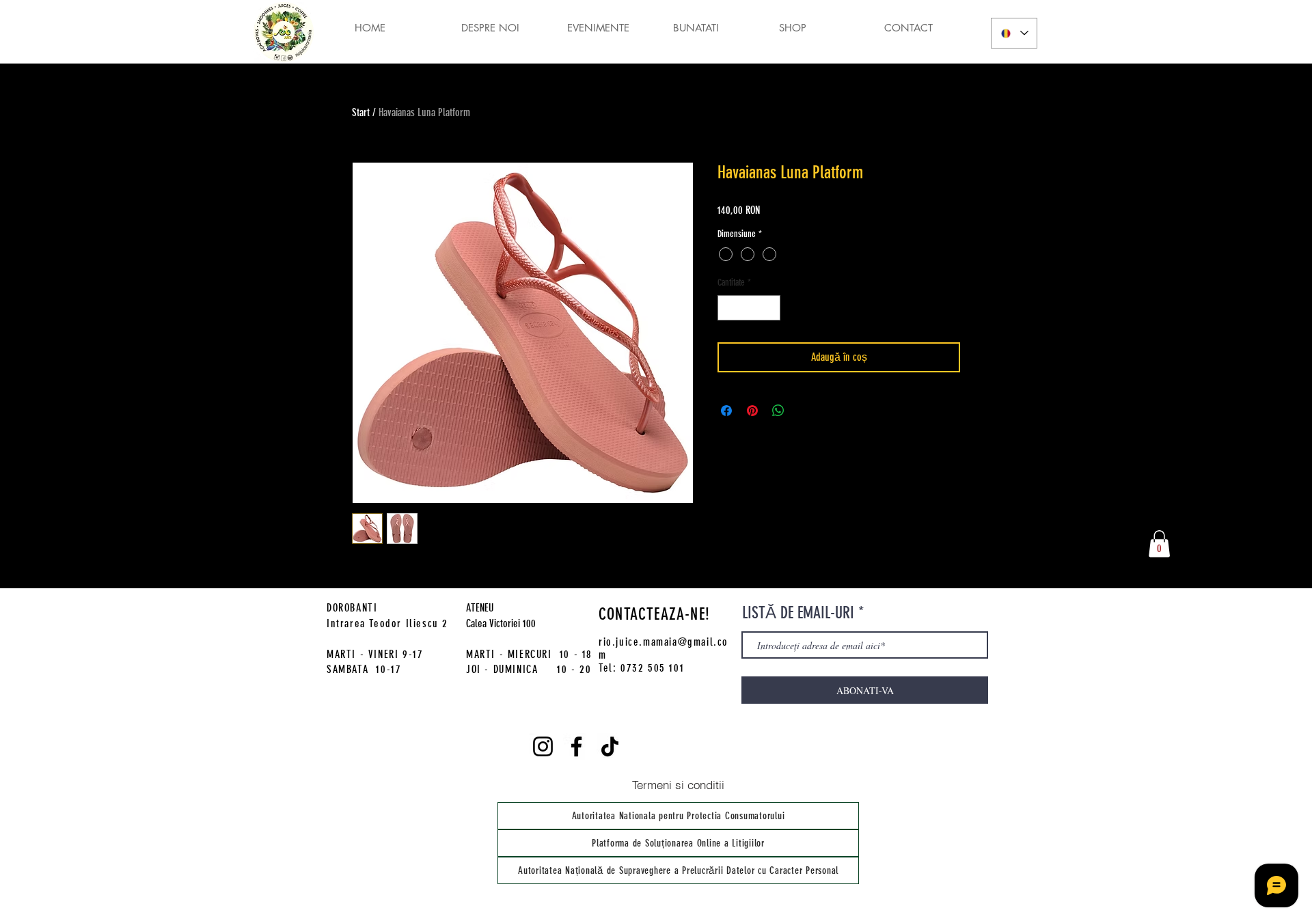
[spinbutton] (749, 308)
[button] (1159, 543)
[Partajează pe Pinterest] (752, 410)
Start (361, 112)
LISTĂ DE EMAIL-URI (798, 613)
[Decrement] (728, 308)
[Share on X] (804, 410)
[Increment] (769, 308)
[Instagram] (543, 746)
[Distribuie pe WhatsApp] (778, 410)
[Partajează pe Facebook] (726, 410)
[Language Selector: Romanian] (1014, 33)
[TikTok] (610, 746)
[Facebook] (576, 746)
